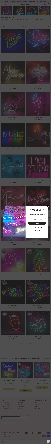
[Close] (48, 206)
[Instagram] (35, 227)
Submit (37, 223)
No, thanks (38, 230)
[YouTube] (41, 227)
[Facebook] (32, 227)
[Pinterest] (38, 227)
